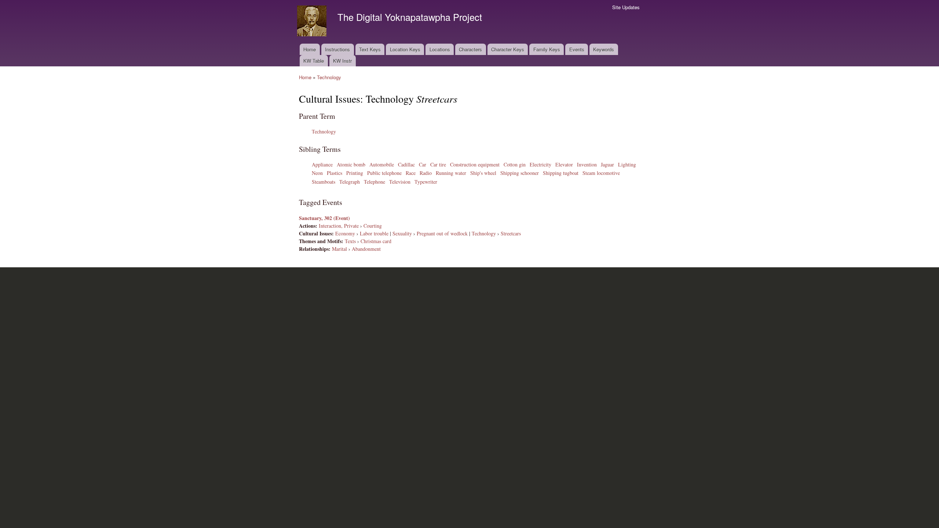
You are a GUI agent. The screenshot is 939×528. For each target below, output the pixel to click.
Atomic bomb (351, 164)
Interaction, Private (339, 225)
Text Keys (370, 49)
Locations (440, 49)
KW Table (313, 60)
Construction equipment (475, 164)
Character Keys (507, 49)
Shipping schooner (519, 172)
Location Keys (405, 49)
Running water (451, 172)
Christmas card (376, 241)
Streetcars (511, 233)
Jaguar (607, 164)
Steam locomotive (601, 172)
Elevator (564, 164)
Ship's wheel (483, 172)
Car (422, 164)
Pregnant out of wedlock (442, 233)
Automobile (381, 164)
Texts (350, 241)
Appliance (322, 164)
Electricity (540, 164)
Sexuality (402, 233)
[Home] (312, 22)
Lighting (627, 164)
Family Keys (546, 49)
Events (576, 49)
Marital (339, 248)
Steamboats (323, 181)
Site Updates (626, 7)
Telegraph (349, 181)
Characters (470, 49)
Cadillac (406, 164)
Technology (329, 77)
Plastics (334, 172)
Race (411, 172)
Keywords (603, 49)
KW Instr (342, 60)
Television (399, 181)
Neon (317, 172)
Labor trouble (374, 233)
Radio (426, 172)
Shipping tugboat (560, 172)
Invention (587, 164)
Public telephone (384, 172)
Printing (354, 172)
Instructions (337, 49)
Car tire (438, 164)
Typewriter (425, 181)
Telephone (374, 181)
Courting (372, 225)
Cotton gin (515, 164)
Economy (345, 233)
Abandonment (366, 248)
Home (309, 49)
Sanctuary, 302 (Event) (324, 218)
